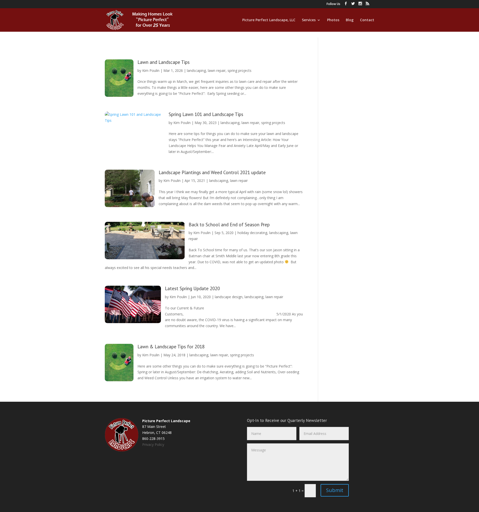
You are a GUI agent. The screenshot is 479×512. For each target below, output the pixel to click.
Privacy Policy (153, 444)
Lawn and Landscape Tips (163, 62)
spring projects (239, 70)
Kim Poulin (150, 70)
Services (309, 20)
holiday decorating (252, 232)
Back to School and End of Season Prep (229, 225)
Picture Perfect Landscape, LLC (268, 20)
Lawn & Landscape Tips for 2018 (171, 347)
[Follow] (346, 5)
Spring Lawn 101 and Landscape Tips (206, 114)
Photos (333, 20)
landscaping (196, 70)
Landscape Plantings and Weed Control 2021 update (212, 172)
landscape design (228, 296)
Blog (350, 20)
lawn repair (217, 70)
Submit (334, 490)
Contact (367, 20)
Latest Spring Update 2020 (192, 288)
